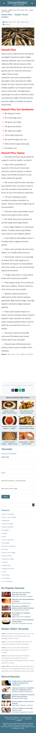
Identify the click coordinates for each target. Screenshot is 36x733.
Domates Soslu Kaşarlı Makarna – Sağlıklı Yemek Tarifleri (9, 428)
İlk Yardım (5, 549)
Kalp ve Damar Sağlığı (9, 552)
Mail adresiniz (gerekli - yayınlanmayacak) (13, 480)
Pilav (18, 354)
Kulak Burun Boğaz (8, 559)
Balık (9, 354)
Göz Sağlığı (6, 543)
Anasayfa (4, 10)
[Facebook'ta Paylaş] (12, 390)
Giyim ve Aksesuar (8, 540)
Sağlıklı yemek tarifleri (26, 354)
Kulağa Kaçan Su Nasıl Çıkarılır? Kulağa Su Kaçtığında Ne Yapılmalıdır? (22, 683)
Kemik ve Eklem (7, 556)
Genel (4, 536)
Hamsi (13, 354)
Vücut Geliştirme (7, 581)
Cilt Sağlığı (6, 530)
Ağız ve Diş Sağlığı (8, 514)
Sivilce (4, 572)
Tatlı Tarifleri (6, 575)
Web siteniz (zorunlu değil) (9, 488)
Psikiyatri (5, 562)
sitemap (22, 728)
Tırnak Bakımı (6, 578)
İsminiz (3, 472)
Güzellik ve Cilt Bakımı (9, 546)
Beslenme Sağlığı (8, 524)
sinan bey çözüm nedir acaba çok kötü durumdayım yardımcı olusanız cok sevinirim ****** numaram (16, 650)
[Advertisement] (17, 369)
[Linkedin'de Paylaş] (23, 390)
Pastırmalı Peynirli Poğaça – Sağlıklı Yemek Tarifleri (9, 444)
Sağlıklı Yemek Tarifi (14, 10)
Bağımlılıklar (6, 520)
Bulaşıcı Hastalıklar (8, 527)
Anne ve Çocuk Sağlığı (9, 517)
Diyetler (5, 533)
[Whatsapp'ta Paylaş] (19, 390)
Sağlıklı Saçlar (7, 565)
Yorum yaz (7, 24)
